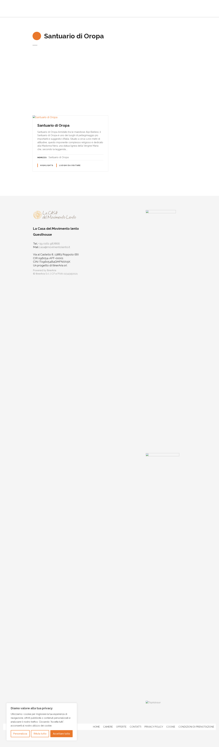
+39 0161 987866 (49, 243)
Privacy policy (153, 726)
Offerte (121, 726)
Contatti (135, 726)
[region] (41, 722)
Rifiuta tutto (40, 733)
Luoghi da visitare (69, 165)
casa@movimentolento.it (54, 247)
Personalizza (20, 733)
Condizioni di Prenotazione (196, 726)
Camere (108, 726)
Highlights (46, 165)
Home (96, 726)
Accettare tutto (61, 733)
